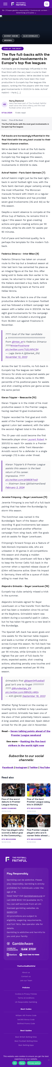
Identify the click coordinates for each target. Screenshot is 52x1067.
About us (26, 972)
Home (4, 120)
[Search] (46, 4)
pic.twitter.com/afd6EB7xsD (21, 479)
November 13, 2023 (16, 357)
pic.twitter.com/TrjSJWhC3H (21, 349)
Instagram (21, 767)
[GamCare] (12, 954)
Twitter (33, 767)
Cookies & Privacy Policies (26, 994)
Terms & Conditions (26, 998)
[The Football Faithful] (18, 4)
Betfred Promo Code (26, 1024)
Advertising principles (25, 13)
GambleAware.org (33, 896)
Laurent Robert (35, 439)
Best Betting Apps (26, 1045)
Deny (22, 1063)
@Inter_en (17, 341)
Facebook (7, 767)
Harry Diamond (16, 101)
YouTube (45, 767)
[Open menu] (5, 4)
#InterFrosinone (20, 345)
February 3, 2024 (14, 487)
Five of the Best (12, 49)
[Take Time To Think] (29, 954)
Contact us (26, 976)
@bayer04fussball (34, 680)
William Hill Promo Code (26, 1015)
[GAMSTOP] (28, 949)
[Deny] (48, 1060)
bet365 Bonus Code (26, 1020)
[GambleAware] (22, 943)
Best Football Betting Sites (26, 1041)
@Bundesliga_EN (21, 688)
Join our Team (26, 981)
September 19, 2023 (33, 696)
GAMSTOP (12, 912)
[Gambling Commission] (12, 949)
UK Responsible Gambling (26, 1002)
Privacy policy (34, 1063)
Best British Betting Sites (26, 1037)
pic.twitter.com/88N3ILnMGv (22, 692)
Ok (14, 1063)
